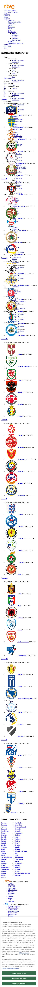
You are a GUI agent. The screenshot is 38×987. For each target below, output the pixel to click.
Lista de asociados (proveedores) (10, 968)
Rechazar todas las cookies (19, 978)
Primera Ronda (8, 78)
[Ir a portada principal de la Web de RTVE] (7, 881)
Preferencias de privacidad (19, 983)
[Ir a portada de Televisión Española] (7, 904)
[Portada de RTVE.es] (9, 9)
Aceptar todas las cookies (19, 973)
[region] (19, 952)
